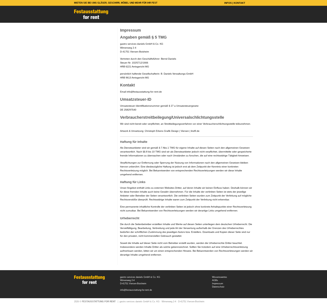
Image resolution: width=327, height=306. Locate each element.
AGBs (215, 280)
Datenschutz (218, 286)
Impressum (217, 283)
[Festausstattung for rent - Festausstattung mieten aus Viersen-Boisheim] (91, 14)
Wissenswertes (219, 277)
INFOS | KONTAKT (234, 3)
